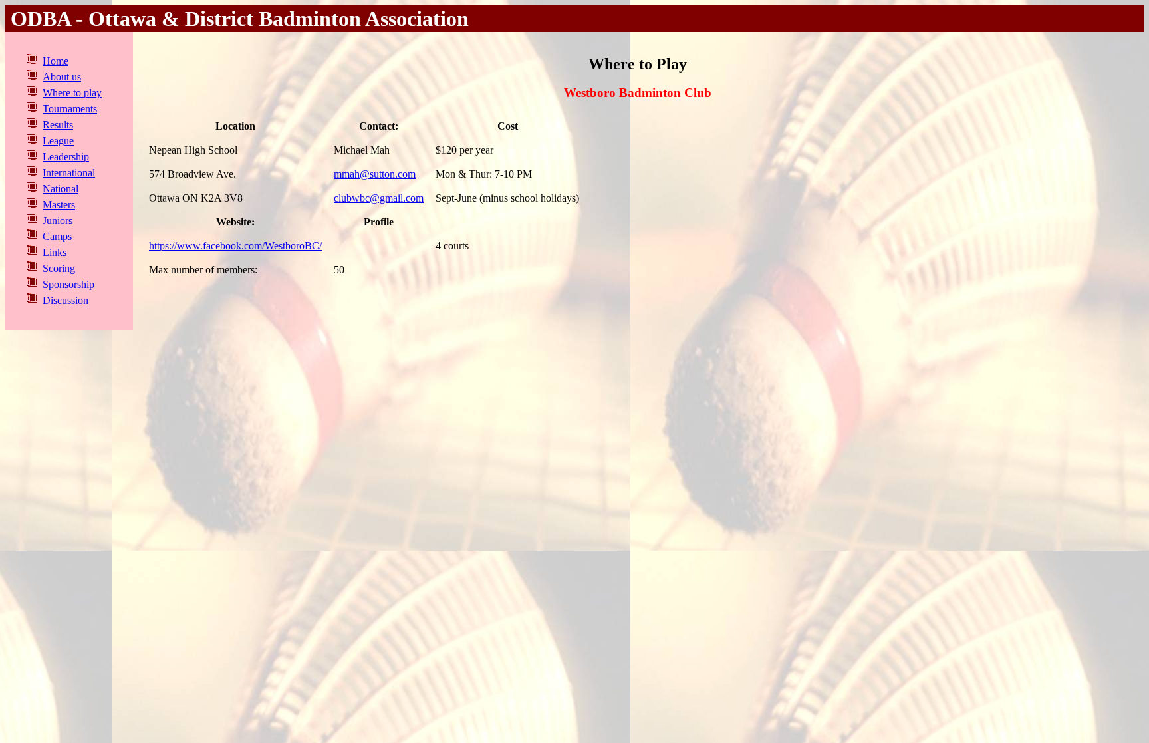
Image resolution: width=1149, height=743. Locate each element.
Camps (57, 236)
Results (58, 124)
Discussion (65, 300)
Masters (59, 204)
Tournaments (70, 108)
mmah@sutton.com (375, 174)
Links (54, 252)
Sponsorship (68, 284)
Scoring (59, 268)
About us (62, 76)
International (69, 172)
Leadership (66, 156)
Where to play (72, 92)
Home (55, 61)
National (60, 188)
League (58, 140)
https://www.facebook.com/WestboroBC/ (235, 245)
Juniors (57, 220)
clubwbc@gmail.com (379, 198)
